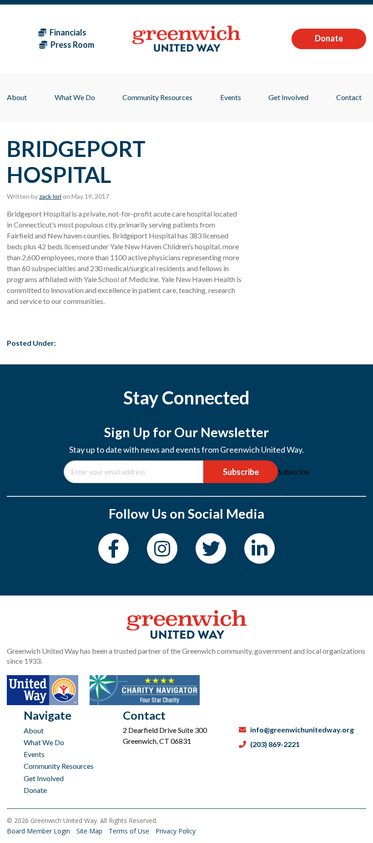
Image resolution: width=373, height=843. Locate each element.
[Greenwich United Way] (186, 38)
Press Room (71, 45)
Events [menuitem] (230, 97)
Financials (67, 32)
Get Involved (44, 778)
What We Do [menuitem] (75, 97)
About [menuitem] (17, 97)
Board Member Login (39, 831)
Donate (329, 38)
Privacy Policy (176, 831)
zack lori (50, 196)
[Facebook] (113, 548)
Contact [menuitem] (349, 97)
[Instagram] (162, 548)
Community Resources (59, 766)
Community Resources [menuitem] (157, 97)
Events (34, 754)
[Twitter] (211, 548)
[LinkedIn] (259, 548)
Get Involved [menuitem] (288, 97)
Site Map (90, 831)
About (34, 730)
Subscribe (241, 472)
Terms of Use (130, 831)
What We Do (44, 742)
